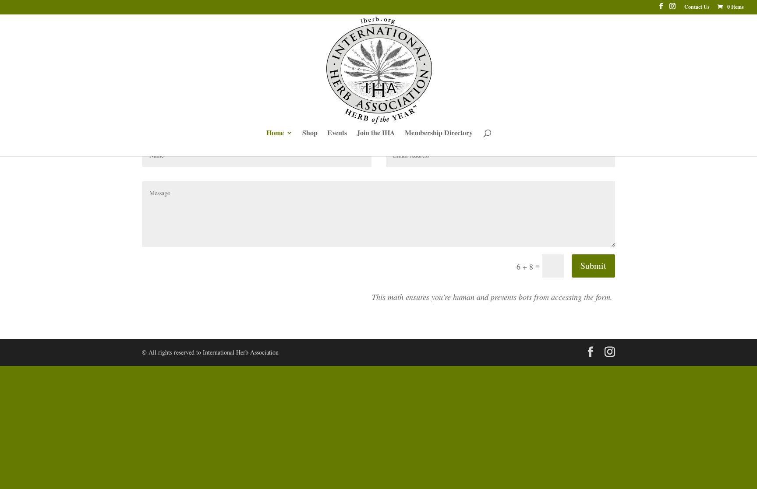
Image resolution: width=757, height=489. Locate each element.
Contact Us (697, 7)
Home (275, 133)
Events (337, 133)
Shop (310, 133)
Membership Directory (439, 133)
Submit (593, 265)
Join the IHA (376, 133)
